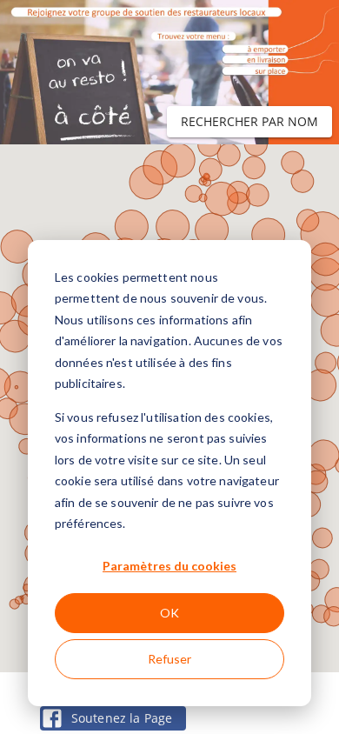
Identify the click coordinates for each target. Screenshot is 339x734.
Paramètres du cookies (169, 565)
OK (169, 612)
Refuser (169, 658)
